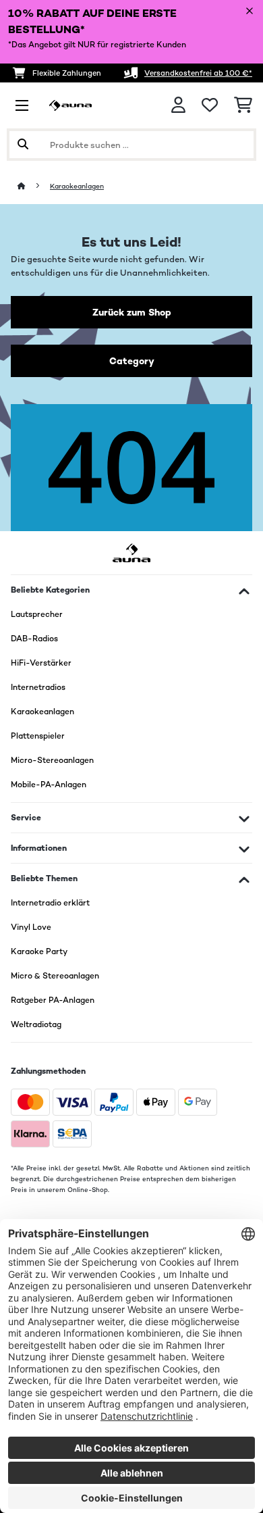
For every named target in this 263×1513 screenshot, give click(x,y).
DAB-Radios (34, 638)
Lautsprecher (37, 614)
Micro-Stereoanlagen (52, 760)
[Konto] (178, 105)
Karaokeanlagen (77, 186)
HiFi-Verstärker (41, 663)
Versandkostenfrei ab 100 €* (198, 73)
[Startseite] (34, 186)
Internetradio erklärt (50, 902)
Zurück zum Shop (131, 312)
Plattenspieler (38, 735)
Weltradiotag (36, 1024)
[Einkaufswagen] (243, 105)
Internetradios (38, 687)
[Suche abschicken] (23, 145)
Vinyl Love (31, 927)
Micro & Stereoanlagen (55, 975)
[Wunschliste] (210, 105)
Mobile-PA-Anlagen (48, 784)
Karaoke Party (39, 951)
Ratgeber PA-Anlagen (52, 1000)
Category (131, 361)
